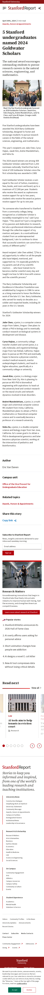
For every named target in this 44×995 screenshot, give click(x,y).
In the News (31, 919)
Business (9, 841)
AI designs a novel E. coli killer (20, 656)
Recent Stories (7, 926)
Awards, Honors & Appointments (16, 24)
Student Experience (14, 897)
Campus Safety (11, 884)
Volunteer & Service (13, 907)
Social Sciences (12, 860)
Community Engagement (15, 873)
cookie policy (22, 983)
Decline (29, 990)
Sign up (8, 553)
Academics (10, 902)
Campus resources (13, 881)
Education (9, 849)
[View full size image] (22, 93)
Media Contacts (27, 933)
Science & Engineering (14, 858)
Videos (4, 919)
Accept (14, 990)
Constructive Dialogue (14, 801)
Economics (10, 846)
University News (12, 797)
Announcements (25, 923)
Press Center (7, 937)
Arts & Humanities (12, 838)
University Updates (9, 923)
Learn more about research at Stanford (21, 612)
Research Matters (12, 835)
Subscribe (15, 933)
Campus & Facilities (13, 815)
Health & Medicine (12, 852)
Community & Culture (13, 887)
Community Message (13, 809)
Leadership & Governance (15, 823)
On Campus (11, 868)
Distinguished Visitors (14, 817)
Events (8, 889)
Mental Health (11, 904)
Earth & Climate (11, 844)
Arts (7, 875)
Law (10, 715)
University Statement (14, 806)
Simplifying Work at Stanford (16, 804)
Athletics (9, 878)
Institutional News (12, 820)
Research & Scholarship (16, 831)
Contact (5, 933)
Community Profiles (17, 919)
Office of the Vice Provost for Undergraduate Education (16, 486)
